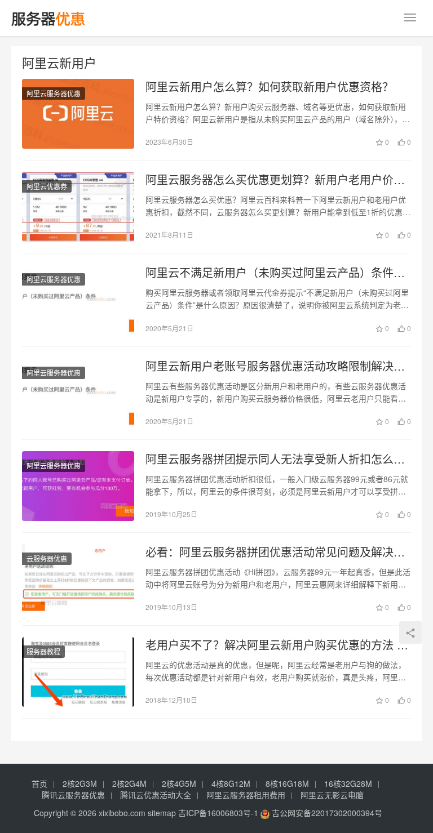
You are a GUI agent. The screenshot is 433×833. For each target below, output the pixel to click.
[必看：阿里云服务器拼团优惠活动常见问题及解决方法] (78, 579)
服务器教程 (43, 651)
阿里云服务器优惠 (53, 93)
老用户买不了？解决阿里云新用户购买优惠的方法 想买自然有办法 (276, 645)
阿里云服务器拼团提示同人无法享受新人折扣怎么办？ (269, 459)
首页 (39, 783)
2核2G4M (129, 783)
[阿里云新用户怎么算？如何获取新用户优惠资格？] (78, 114)
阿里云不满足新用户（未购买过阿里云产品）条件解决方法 (275, 272)
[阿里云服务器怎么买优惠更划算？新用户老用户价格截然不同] (78, 207)
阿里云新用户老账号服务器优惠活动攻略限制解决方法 (275, 366)
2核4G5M (179, 783)
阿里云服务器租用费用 (245, 795)
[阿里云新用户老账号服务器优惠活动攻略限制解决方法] (78, 393)
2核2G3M (80, 783)
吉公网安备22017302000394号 (325, 812)
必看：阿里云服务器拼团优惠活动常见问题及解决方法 (275, 552)
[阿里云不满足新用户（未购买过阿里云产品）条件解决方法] (78, 300)
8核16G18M (287, 783)
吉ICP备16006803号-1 (218, 812)
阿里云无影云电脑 (332, 795)
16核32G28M (348, 783)
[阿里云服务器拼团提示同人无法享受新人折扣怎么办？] (78, 486)
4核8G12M (230, 783)
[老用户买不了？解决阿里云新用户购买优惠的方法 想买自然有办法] (78, 672)
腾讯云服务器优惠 (73, 795)
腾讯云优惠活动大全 (155, 795)
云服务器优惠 (46, 558)
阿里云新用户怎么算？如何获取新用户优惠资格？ (269, 87)
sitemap (162, 812)
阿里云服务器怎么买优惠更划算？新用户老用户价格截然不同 (275, 180)
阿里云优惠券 (46, 186)
